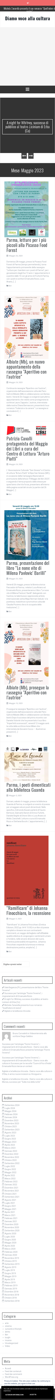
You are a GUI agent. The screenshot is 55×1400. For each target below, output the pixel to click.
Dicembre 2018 (11, 1292)
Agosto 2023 (10, 1132)
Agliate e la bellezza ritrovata (17, 1011)
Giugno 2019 (10, 1273)
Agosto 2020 (10, 1233)
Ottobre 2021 (11, 1194)
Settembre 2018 (12, 1301)
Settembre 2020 (12, 1230)
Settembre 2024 (12, 1105)
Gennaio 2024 (11, 1117)
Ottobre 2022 (11, 1160)
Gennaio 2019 (11, 1289)
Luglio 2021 (10, 1203)
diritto (7, 1332)
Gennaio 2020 (11, 1255)
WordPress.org (11, 1377)
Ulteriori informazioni (14, 1395)
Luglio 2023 (10, 1136)
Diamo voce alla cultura (27, 18)
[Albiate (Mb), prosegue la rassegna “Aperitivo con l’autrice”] (26, 653)
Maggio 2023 (10, 1142)
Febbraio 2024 (11, 1114)
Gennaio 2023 (11, 1151)
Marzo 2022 (10, 1178)
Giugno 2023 (10, 1139)
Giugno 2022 (10, 1169)
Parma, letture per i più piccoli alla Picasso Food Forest (26, 244)
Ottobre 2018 (11, 1298)
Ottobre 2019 (11, 1261)
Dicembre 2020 (11, 1224)
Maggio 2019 (10, 1276)
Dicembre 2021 (11, 1188)
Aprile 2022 (10, 1175)
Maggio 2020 (10, 1243)
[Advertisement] (27, 56)
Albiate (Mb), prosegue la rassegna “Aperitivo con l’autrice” (27, 692)
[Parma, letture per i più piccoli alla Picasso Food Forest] (26, 209)
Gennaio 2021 (11, 1221)
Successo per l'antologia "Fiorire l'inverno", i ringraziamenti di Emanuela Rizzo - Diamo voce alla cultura (25, 1047)
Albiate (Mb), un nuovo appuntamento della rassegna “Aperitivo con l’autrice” (26, 369)
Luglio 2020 (10, 1237)
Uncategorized (11, 1343)
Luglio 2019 (10, 1270)
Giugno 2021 (10, 1206)
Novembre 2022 (12, 1157)
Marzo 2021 (10, 1215)
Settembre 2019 (12, 1264)
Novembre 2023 (12, 1123)
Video (7, 1346)
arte (7, 1323)
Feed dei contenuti (13, 1371)
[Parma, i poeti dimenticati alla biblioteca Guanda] (26, 764)
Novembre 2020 (12, 1227)
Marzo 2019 (10, 1282)
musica (8, 1340)
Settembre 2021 (12, 1197)
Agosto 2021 (10, 1200)
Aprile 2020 (10, 1246)
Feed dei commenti (13, 1374)
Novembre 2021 (12, 1191)
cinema (8, 1326)
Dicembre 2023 (11, 1120)
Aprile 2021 (10, 1212)
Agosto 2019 (10, 1267)
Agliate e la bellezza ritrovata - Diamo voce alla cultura (26, 1071)
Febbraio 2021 (11, 1218)
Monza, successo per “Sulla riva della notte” (21, 1082)
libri (10, 286)
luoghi (7, 1337)
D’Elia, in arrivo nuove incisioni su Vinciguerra (21, 1074)
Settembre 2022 (12, 1163)
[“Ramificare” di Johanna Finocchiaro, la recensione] (26, 870)
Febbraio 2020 (11, 1252)
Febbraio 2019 (11, 1285)
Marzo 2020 (10, 1249)
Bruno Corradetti (20, 1033)
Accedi (8, 1368)
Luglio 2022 (10, 1166)
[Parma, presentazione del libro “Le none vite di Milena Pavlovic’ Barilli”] (26, 532)
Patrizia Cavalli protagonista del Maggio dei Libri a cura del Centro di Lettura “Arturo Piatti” (28, 448)
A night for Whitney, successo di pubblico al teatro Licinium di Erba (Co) (28, 126)
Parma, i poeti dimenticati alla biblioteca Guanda (28, 787)
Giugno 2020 (10, 1240)
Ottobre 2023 (11, 1126)
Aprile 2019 (10, 1279)
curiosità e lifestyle (13, 1329)
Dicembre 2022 (11, 1154)
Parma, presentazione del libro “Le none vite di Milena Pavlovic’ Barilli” (27, 567)
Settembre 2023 (12, 1129)
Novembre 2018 (12, 1295)
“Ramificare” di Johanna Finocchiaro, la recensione (28, 910)
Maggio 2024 (10, 1111)
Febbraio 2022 (11, 1181)
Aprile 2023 (10, 1145)
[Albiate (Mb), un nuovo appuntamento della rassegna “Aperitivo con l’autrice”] (26, 327)
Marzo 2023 (10, 1148)
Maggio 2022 (10, 1172)
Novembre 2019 (12, 1258)
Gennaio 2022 (11, 1184)
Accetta (33, 1394)
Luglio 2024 (10, 1108)
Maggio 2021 (10, 1209)
